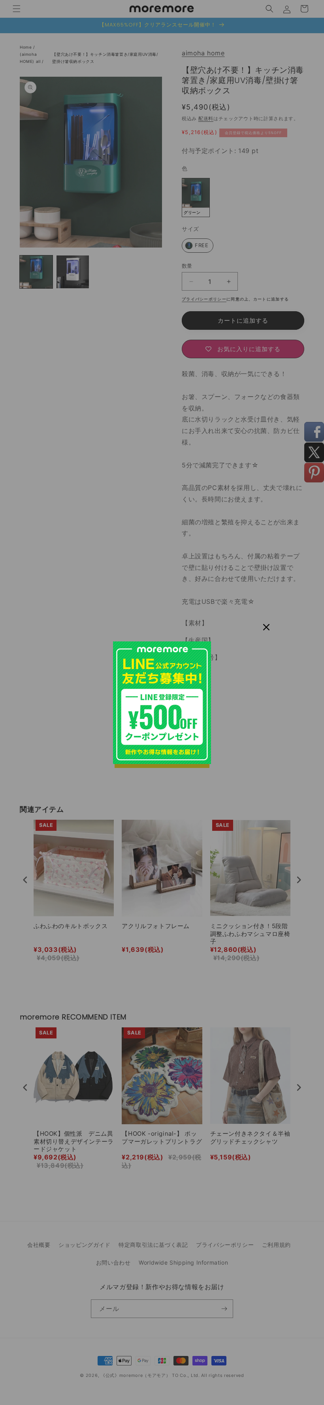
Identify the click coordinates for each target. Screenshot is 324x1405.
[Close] (266, 627)
